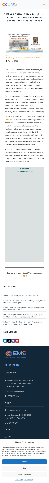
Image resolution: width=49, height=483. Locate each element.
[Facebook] (13, 365)
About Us (8, 437)
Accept (24, 462)
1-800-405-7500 (25, 415)
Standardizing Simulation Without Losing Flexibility (21, 295)
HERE (24, 276)
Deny (25, 468)
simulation (8, 120)
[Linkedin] (6, 365)
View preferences (24, 474)
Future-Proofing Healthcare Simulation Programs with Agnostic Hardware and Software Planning (22, 323)
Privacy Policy (28, 480)
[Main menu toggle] (44, 4)
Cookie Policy (19, 480)
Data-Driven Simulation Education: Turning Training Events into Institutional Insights (24, 301)
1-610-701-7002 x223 (17, 418)
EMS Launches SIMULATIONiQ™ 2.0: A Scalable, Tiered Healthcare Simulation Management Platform (22, 315)
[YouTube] (17, 365)
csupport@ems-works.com (17, 410)
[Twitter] (10, 365)
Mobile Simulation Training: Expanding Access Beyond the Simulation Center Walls (24, 308)
